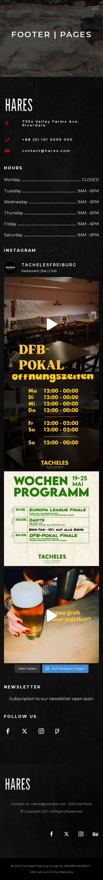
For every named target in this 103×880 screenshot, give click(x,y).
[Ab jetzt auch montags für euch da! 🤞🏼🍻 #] (51, 421)
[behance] (93, 835)
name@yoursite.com (48, 804)
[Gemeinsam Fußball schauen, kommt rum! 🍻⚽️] (51, 324)
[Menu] (95, 7)
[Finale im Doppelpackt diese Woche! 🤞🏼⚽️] (51, 518)
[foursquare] (60, 732)
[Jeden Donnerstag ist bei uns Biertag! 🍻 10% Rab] (51, 616)
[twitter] (27, 732)
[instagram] (44, 732)
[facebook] (10, 732)
